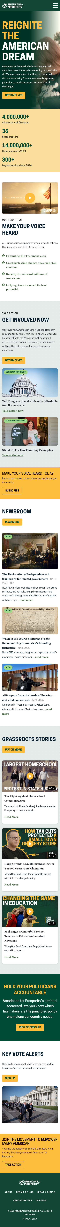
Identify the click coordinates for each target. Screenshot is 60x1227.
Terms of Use (24, 1192)
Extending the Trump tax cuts (26, 256)
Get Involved (15, 96)
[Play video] (30, 198)
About (9, 1192)
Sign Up (10, 1078)
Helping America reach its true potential (26, 287)
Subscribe (12, 491)
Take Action (14, 1166)
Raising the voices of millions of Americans (26, 276)
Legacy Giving (46, 1192)
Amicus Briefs (22, 1201)
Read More (12, 522)
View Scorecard (30, 1027)
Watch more (13, 750)
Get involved (15, 361)
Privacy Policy (30, 1219)
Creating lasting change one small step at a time (31, 265)
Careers (41, 1201)
